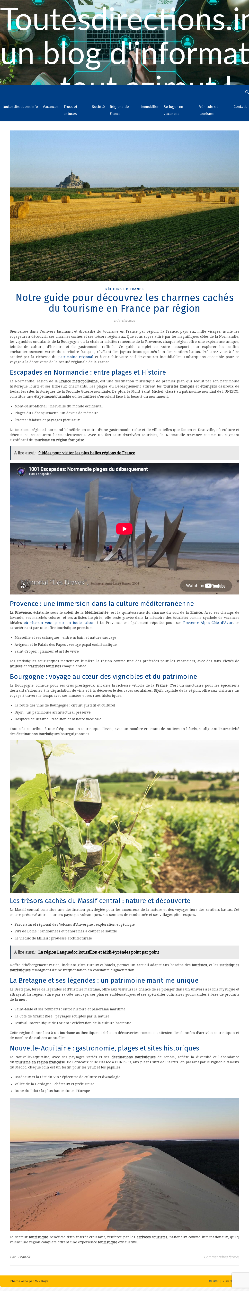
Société (98, 106)
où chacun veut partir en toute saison (59, 623)
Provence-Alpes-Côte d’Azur (207, 623)
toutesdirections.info (20, 106)
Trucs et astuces (70, 110)
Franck (24, 1257)
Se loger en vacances (173, 110)
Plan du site (230, 1281)
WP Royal (42, 1281)
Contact (240, 106)
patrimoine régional (75, 357)
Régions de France (119, 110)
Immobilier (150, 106)
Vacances (51, 106)
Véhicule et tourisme (208, 110)
